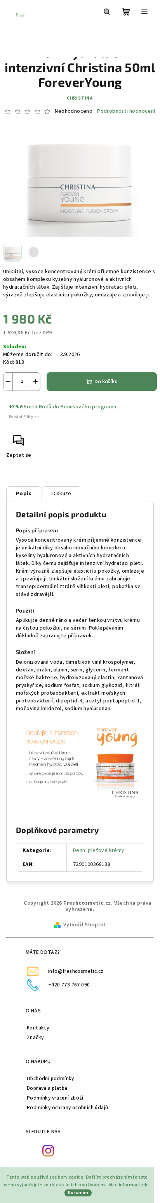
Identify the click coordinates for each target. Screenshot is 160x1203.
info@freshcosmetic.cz (75, 971)
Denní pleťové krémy (99, 850)
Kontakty (38, 1027)
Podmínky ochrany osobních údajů (67, 1107)
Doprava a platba (47, 1088)
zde (145, 1185)
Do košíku (106, 382)
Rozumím (78, 1192)
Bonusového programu (89, 407)
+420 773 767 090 (69, 984)
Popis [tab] (23, 493)
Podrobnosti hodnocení (126, 111)
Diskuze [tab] (61, 493)
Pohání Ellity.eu (24, 417)
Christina (80, 98)
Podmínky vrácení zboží (55, 1097)
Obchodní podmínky (50, 1078)
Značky (35, 1037)
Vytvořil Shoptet (84, 925)
